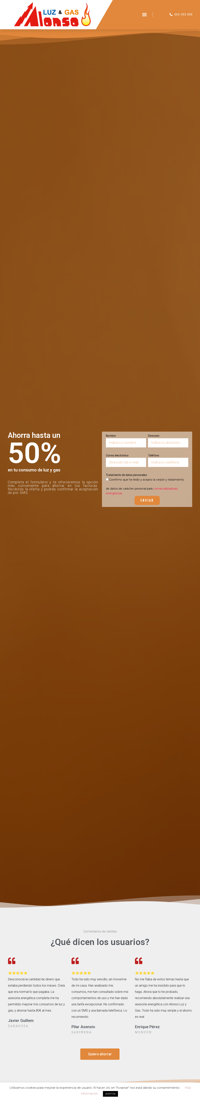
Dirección (153, 435)
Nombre (111, 435)
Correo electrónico (117, 455)
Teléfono (153, 455)
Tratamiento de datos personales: (126, 475)
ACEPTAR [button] (110, 1093)
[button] (144, 14)
